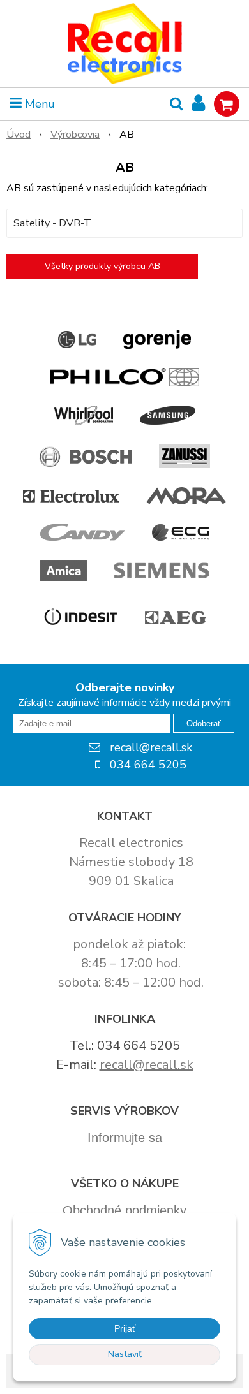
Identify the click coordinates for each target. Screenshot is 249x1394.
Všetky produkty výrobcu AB (102, 266)
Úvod (18, 135)
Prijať (124, 1328)
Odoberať (203, 723)
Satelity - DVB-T (52, 223)
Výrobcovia (75, 135)
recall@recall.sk (146, 1064)
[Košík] (226, 104)
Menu (38, 104)
